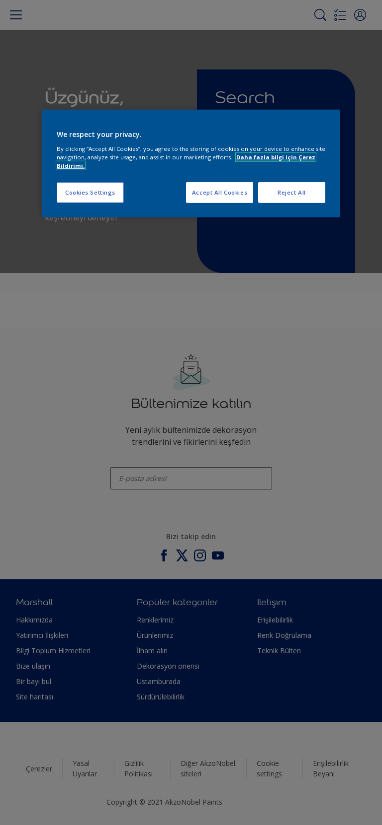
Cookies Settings (90, 192)
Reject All (292, 192)
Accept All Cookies (219, 192)
